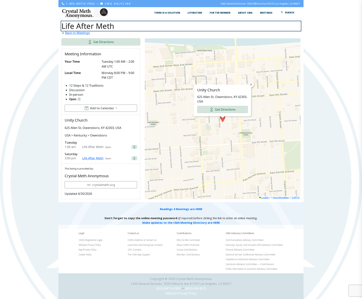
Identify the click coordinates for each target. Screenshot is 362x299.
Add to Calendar (102, 108)
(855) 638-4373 (195, 288)
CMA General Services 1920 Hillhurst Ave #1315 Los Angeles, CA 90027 (260, 3)
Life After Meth (93, 158)
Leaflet (265, 197)
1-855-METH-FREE (80, 3)
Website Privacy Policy (181, 293)
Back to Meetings (77, 33)
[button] (222, 118)
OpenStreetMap (281, 197)
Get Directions (103, 42)
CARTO (296, 197)
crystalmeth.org (103, 185)
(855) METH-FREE (168, 288)
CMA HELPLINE (117, 3)
